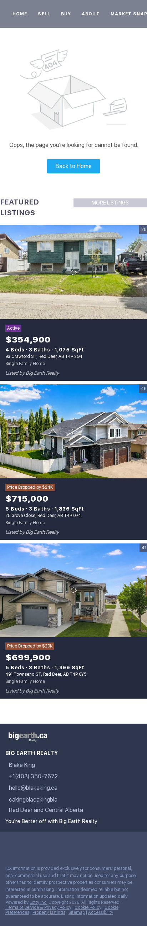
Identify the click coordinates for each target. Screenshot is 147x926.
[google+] (80, 844)
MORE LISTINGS (110, 203)
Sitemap (77, 912)
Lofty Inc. (38, 902)
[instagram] (51, 844)
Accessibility (100, 912)
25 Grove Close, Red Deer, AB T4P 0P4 (43, 515)
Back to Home (74, 166)
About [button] (91, 13)
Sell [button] (44, 13)
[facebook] (8, 844)
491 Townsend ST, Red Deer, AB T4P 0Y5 (45, 674)
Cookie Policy (88, 907)
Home (19, 13)
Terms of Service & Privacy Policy (38, 907)
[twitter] (37, 844)
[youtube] (65, 844)
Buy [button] (66, 13)
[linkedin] (22, 844)
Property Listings (48, 912)
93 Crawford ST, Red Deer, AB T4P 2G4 (43, 356)
